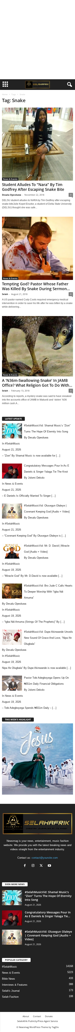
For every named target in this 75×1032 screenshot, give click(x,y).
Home (5, 94)
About (26, 1016)
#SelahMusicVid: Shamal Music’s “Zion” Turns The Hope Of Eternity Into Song (48, 896)
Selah (5, 294)
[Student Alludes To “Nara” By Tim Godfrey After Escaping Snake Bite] (37, 144)
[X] (42, 865)
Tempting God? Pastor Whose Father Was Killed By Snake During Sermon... (36, 286)
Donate (49, 1016)
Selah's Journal (11, 990)
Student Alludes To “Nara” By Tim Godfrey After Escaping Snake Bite (33, 187)
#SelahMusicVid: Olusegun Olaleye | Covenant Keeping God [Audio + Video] (48, 935)
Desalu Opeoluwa (11, 194)
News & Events (10, 179)
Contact (37, 1016)
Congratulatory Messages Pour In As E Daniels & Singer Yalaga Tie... (48, 914)
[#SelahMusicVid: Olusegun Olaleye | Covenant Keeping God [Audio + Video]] (12, 937)
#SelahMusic (12, 443)
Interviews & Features (14, 984)
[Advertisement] (37, 39)
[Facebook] (26, 865)
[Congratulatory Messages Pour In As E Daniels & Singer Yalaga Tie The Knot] (12, 917)
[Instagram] (34, 865)
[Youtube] (50, 865)
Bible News (8, 978)
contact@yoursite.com (45, 857)
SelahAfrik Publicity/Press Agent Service (37, 1021)
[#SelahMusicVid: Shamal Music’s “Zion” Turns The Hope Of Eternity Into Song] (12, 897)
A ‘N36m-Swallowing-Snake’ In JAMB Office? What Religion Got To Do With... (37, 383)
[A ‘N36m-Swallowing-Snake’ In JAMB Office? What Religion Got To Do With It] (37, 346)
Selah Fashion (10, 996)
